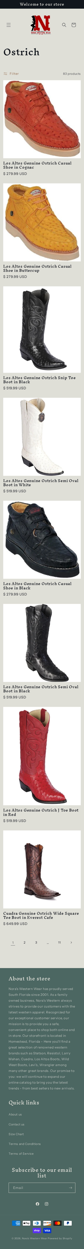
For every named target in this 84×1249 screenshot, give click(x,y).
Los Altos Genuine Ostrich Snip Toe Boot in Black (39, 380)
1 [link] (13, 943)
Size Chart (16, 1134)
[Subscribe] (70, 1188)
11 (59, 942)
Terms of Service (21, 1154)
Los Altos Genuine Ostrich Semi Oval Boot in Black (40, 689)
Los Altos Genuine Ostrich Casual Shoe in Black (37, 586)
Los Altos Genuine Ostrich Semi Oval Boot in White (40, 483)
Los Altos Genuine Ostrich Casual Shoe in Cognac (37, 165)
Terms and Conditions (25, 1144)
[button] (8, 25)
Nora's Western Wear (34, 1238)
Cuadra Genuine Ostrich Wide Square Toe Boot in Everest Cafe (41, 915)
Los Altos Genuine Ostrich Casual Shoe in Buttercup (37, 268)
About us (15, 1114)
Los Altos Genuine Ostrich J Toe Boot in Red (41, 812)
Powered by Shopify (60, 1238)
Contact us (17, 1124)
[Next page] (71, 942)
